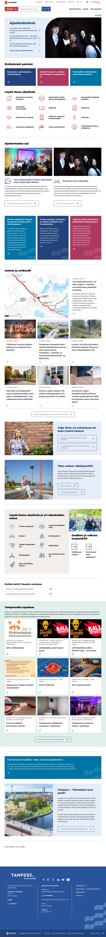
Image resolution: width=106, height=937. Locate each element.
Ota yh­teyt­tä (95, 9)
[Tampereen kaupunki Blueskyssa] (63, 879)
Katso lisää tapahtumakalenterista (51, 739)
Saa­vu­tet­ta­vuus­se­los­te (58, 933)
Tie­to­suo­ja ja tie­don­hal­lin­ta (75, 933)
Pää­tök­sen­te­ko (61, 2)
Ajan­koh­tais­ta (75, 9)
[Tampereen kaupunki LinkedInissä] (58, 879)
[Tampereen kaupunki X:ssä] (53, 879)
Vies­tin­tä (79, 895)
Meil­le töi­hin (80, 892)
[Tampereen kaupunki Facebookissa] (44, 879)
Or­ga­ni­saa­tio (80, 886)
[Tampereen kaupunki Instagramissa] (48, 879)
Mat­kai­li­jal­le (39, 2)
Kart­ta (85, 9)
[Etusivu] (11, 2)
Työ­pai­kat (71, 2)
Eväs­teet (47, 933)
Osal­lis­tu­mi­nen (49, 2)
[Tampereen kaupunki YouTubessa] (68, 879)
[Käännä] (87, 2)
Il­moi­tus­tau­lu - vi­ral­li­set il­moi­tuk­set (88, 889)
